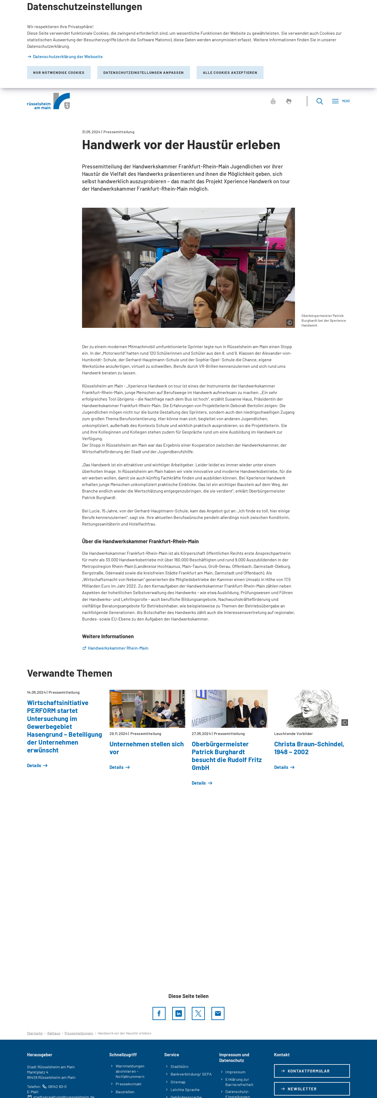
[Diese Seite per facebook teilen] (159, 1013)
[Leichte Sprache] (273, 101)
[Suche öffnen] (319, 101)
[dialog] (188, 44)
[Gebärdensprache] (288, 101)
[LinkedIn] (178, 1013)
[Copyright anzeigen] (289, 322)
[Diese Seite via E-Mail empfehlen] (217, 1013)
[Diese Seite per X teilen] (198, 1013)
